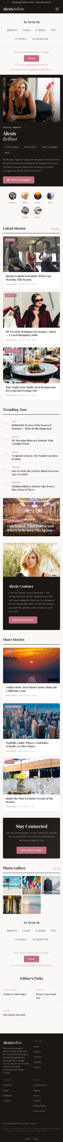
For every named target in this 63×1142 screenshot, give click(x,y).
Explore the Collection (23, 620)
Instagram (7, 1095)
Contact (37, 1100)
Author (28, 1139)
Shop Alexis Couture (43, 2)
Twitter (6, 1090)
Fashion (37, 1051)
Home (36, 1046)
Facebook (7, 1085)
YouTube (7, 1100)
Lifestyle (37, 1062)
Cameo (31, 58)
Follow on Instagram (20, 179)
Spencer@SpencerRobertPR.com (34, 65)
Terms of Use (39, 1111)
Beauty (37, 1090)
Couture (37, 1057)
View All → (55, 229)
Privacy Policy (40, 1106)
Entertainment (40, 1085)
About (36, 1095)
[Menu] (57, 9)
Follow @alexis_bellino (31, 850)
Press (35, 1139)
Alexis (13, 8)
